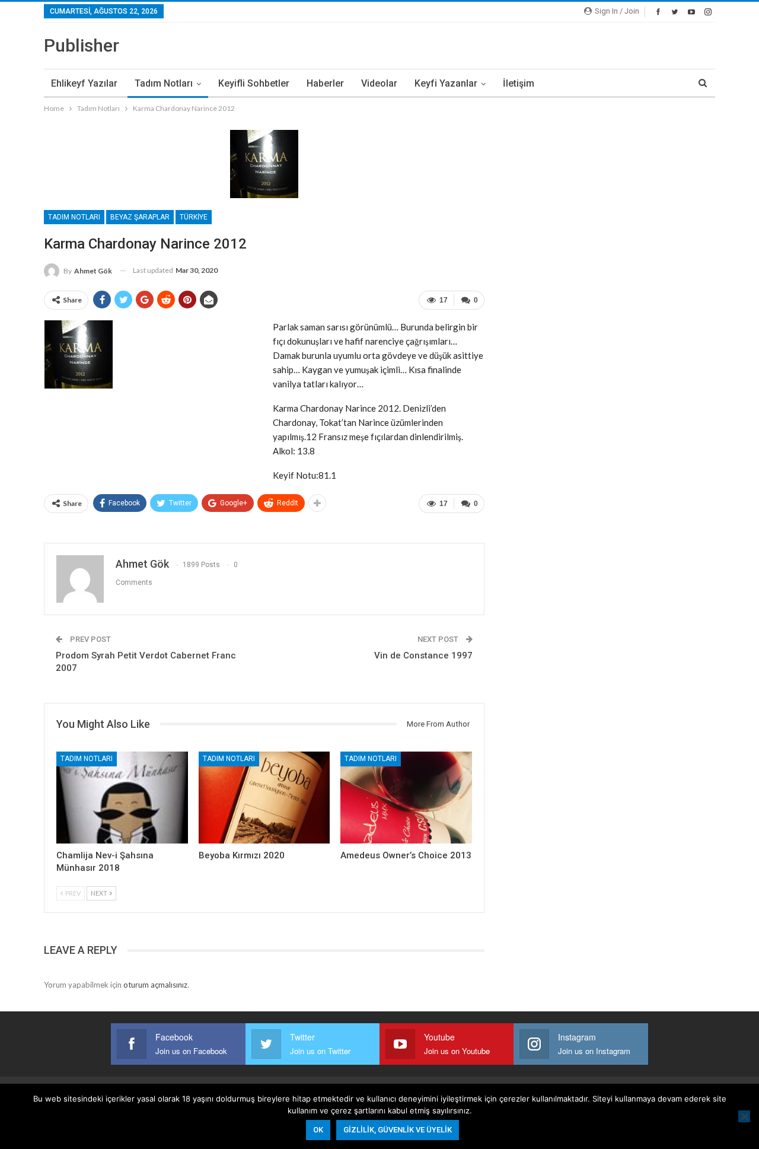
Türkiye (194, 217)
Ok (318, 1129)
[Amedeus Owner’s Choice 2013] (406, 798)
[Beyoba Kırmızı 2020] (264, 798)
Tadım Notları (164, 83)
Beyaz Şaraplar (140, 217)
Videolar (379, 83)
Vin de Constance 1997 (423, 655)
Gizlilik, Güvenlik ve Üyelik (397, 1129)
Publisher (81, 45)
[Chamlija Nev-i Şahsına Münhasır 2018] (122, 798)
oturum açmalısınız (155, 984)
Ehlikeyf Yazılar (84, 83)
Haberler (325, 83)
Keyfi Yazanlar (445, 83)
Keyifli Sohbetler (253, 83)
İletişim (518, 83)
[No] (744, 1116)
